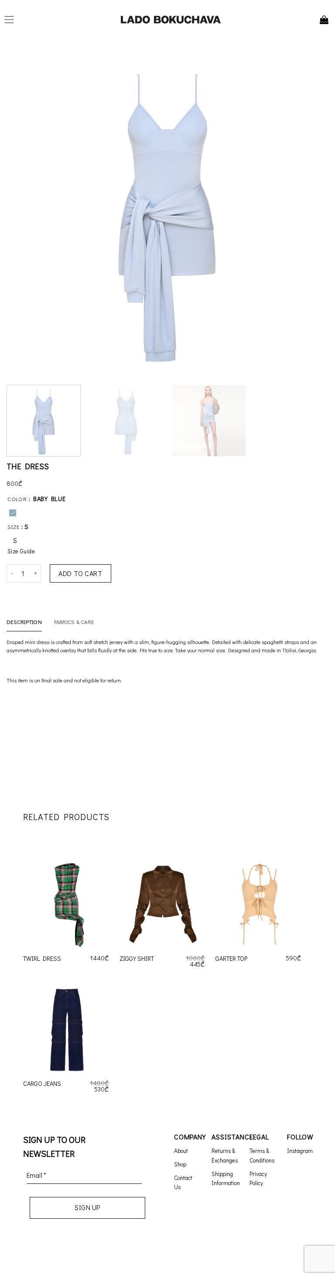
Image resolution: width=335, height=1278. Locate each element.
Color (17, 499)
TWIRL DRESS (42, 959)
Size (13, 527)
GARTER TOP (231, 959)
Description (24, 621)
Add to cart (80, 572)
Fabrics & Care (74, 621)
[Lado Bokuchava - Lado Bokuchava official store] (171, 20)
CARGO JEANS (42, 1084)
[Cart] (324, 19)
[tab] (24, 622)
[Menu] (11, 19)
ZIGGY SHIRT (137, 959)
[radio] (12, 512)
